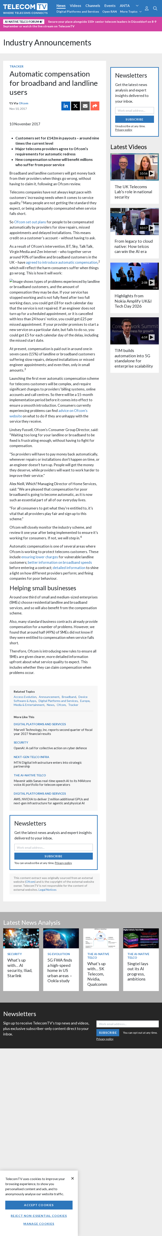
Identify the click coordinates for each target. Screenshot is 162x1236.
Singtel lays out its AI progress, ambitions (137, 971)
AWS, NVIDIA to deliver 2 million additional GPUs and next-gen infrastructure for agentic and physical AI (51, 801)
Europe (85, 701)
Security (11, 28)
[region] (39, 1203)
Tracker (16, 66)
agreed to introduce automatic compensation (61, 262)
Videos (75, 5)
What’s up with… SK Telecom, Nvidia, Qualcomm (97, 974)
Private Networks (132, 21)
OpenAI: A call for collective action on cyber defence (50, 748)
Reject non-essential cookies (39, 1215)
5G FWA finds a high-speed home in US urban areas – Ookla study (59, 970)
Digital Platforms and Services (78, 11)
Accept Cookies (39, 1205)
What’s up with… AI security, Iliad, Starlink (19, 968)
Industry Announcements (47, 42)
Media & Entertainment (29, 705)
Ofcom (23, 103)
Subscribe (53, 856)
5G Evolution (58, 954)
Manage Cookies (38, 1223)
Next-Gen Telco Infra (31, 757)
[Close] (72, 1178)
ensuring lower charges (39, 557)
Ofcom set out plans (30, 222)
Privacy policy (63, 863)
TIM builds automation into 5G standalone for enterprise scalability (134, 358)
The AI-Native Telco (30, 775)
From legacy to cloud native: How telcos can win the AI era (134, 246)
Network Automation (51, 21)
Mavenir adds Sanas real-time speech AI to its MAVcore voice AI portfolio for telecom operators (52, 783)
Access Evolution (17, 21)
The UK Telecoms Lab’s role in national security (133, 191)
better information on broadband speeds (60, 562)
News (61, 5)
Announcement (49, 697)
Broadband (69, 697)
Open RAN (109, 11)
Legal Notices (48, 889)
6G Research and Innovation (93, 21)
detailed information (69, 567)
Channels (92, 5)
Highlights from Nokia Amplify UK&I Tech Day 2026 (133, 300)
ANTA (125, 5)
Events (110, 5)
